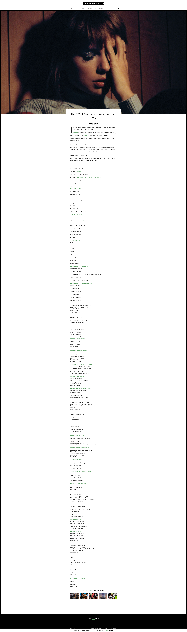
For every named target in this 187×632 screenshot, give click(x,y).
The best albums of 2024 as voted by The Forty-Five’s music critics (112, 600)
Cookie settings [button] (106, 630)
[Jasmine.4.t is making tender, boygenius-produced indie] (103, 596)
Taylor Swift (101, 134)
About (100, 628)
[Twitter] (73, 8)
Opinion (96, 8)
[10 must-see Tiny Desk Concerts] (74, 596)
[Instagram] (70, 8)
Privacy (102, 628)
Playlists (102, 8)
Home (83, 8)
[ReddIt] (97, 123)
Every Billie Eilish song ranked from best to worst (92, 600)
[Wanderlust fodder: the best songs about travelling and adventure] (84, 596)
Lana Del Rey (86, 135)
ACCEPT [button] (111, 630)
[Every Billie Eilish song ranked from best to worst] (93, 596)
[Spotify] (71, 8)
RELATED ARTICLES (88, 590)
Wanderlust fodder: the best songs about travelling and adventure (84, 600)
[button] (118, 8)
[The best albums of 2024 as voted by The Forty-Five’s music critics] (112, 596)
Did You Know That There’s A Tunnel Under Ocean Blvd (89, 177)
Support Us (92, 628)
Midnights (79, 186)
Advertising (105, 628)
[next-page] (72, 603)
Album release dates (114, 628)
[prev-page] (70, 603)
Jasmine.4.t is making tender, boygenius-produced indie (103, 600)
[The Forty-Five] (93, 3)
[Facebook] (68, 8)
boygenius (75, 132)
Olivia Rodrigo (109, 134)
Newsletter (96, 628)
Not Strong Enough (80, 220)
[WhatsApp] (95, 123)
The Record (78, 171)
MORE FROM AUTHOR (99, 590)
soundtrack (76, 154)
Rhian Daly (90, 120)
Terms (109, 628)
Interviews (90, 8)
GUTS (79, 183)
